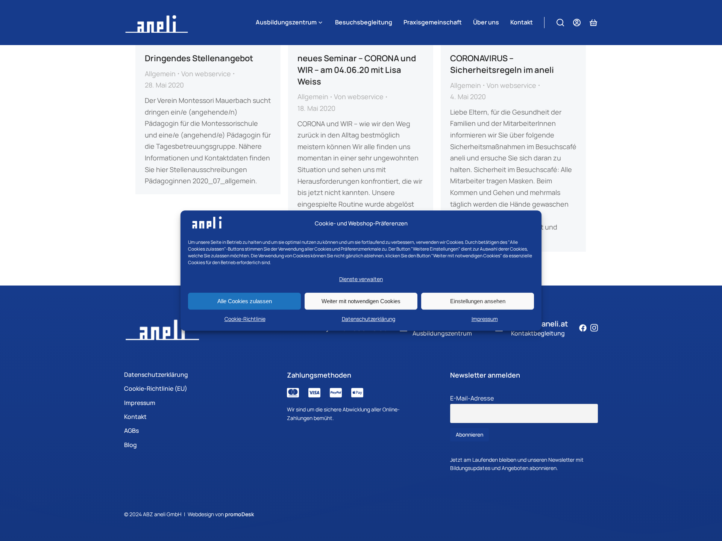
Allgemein (160, 73)
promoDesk (239, 514)
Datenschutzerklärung (368, 318)
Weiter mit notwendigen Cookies (361, 301)
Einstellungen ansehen (477, 301)
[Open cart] (593, 22)
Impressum (485, 318)
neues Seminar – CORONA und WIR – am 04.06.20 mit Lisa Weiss (356, 70)
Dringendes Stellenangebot (199, 58)
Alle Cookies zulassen (244, 301)
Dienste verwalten (361, 279)
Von (206, 73)
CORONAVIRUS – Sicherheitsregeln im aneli (502, 64)
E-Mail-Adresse (472, 398)
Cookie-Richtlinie (244, 318)
